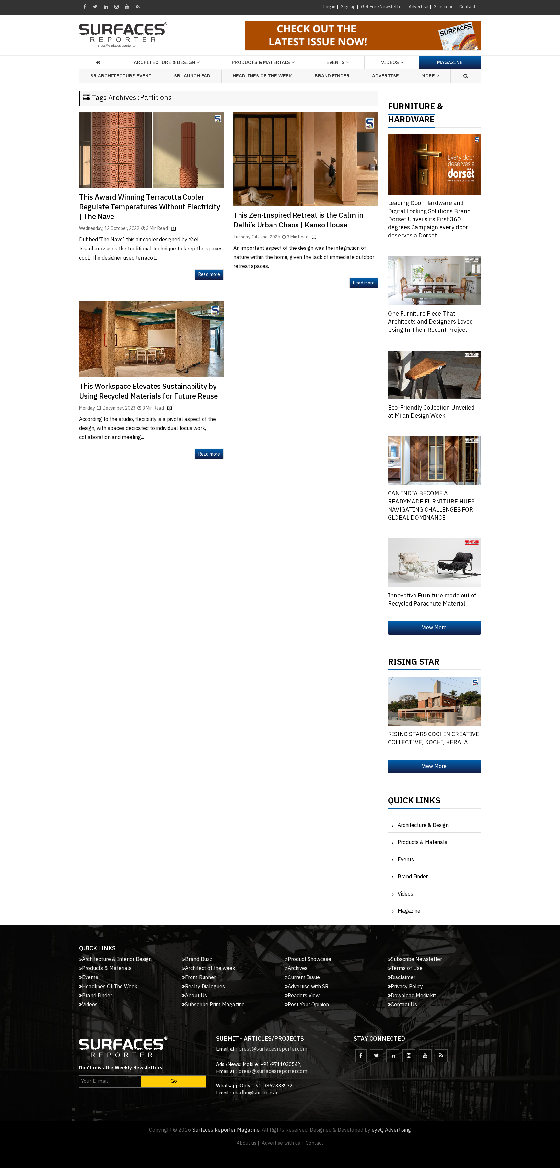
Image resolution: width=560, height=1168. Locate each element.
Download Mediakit (413, 995)
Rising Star (413, 663)
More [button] (428, 76)
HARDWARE (411, 121)
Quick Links (414, 802)
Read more (209, 274)
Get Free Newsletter (382, 7)
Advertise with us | (282, 1143)
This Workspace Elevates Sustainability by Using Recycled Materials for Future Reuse (148, 391)
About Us (196, 995)
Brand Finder (332, 76)
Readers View (304, 995)
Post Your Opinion (308, 1004)
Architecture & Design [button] (164, 62)
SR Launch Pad (192, 76)
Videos (390, 62)
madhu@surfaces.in (256, 1093)
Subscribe (444, 7)
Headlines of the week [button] (262, 76)
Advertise (418, 7)
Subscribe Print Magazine (215, 1004)
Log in (329, 7)
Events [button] (335, 62)
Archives (298, 968)
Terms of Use (407, 968)
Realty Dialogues (205, 986)
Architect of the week (210, 968)
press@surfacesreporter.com (273, 1049)
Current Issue (304, 977)
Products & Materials (422, 842)
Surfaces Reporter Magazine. (226, 1130)
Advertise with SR (308, 986)
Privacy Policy (407, 986)
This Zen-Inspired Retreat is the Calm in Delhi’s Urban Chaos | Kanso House (298, 220)
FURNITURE (411, 108)
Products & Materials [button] (261, 62)
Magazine (449, 62)
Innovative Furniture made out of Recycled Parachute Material (432, 600)
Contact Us (404, 1004)
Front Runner (200, 977)
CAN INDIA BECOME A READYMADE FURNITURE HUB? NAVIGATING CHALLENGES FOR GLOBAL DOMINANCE (431, 506)
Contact (467, 7)
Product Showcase (309, 959)
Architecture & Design (423, 825)
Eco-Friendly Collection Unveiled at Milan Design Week (431, 412)
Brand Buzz (198, 959)
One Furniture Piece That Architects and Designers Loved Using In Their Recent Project (430, 322)
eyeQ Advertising (391, 1130)
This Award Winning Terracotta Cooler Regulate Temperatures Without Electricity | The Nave (149, 207)
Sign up (348, 7)
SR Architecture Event (121, 76)
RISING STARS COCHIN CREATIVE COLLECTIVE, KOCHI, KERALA (433, 738)
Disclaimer (403, 977)
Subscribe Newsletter (416, 959)
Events (406, 859)
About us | (248, 1143)
